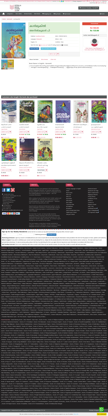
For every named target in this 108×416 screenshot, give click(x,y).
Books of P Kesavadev (85, 355)
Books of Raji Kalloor (94, 390)
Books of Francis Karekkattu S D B (33, 331)
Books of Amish (55, 388)
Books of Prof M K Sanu (71, 346)
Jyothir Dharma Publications (70, 274)
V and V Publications (24, 312)
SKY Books (16, 305)
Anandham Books (36, 250)
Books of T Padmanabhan (31, 344)
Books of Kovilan (80, 331)
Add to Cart (53, 54)
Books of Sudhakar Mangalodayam (65, 331)
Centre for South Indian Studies (86, 257)
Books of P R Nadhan (30, 384)
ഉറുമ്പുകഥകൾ (95, 125)
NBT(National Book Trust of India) (10, 290)
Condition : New (59, 42)
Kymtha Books (12, 281)
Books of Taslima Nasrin (59, 339)
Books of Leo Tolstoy (81, 328)
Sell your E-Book (70, 214)
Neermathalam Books (26, 290)
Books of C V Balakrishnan (18, 335)
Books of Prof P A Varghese (87, 339)
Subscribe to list (51, 234)
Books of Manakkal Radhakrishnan (93, 399)
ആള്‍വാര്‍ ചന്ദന (6, 125)
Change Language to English (73, 188)
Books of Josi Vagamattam (66, 335)
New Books (37, 14)
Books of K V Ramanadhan (75, 397)
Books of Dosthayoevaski (8, 359)
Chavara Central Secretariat (25, 167)
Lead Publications (38, 281)
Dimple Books (74, 261)
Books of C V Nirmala (91, 373)
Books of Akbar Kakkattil (14, 326)
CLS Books (40, 259)
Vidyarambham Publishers (84, 312)
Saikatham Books (91, 301)
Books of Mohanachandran (15, 350)
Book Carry (59, 255)
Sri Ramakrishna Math (95, 305)
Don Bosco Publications (46, 263)
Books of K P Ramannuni (50, 357)
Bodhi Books (52, 255)
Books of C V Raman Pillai (52, 392)
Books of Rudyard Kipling (33, 377)
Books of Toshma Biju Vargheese (20, 366)
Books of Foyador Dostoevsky (57, 401)
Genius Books (92, 266)
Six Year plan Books (7, 305)
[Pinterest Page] (13, 191)
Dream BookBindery (58, 263)
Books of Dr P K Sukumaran (81, 333)
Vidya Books (73, 312)
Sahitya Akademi (81, 301)
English (84, 1)
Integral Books (67, 272)
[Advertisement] (54, 81)
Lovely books (101, 281)
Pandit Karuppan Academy (18, 294)
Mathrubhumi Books (95, 129)
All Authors (6, 1)
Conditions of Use (92, 198)
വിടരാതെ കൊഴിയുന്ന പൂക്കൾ (82, 125)
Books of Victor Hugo (33, 364)
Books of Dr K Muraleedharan (36, 403)
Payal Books (70, 294)
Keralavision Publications (56, 279)
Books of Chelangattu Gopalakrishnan (57, 375)
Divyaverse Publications (7, 263)
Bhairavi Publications (80, 252)
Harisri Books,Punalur (11, 270)
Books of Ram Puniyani (77, 399)
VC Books (46, 312)
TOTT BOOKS (77, 310)
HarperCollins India (39, 270)
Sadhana (56, 301)
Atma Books (78, 250)
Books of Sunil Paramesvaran (50, 353)
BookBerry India (89, 255)
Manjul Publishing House (13, 286)
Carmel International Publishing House (61, 257)
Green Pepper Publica (69, 268)
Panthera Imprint (30, 294)
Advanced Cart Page (93, 190)
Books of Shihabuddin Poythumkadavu (42, 339)
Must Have (35, 319)
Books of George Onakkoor (61, 373)
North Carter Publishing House (92, 290)
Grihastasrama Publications (83, 268)
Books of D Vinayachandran (18, 373)
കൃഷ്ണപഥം (41, 125)
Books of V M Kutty (82, 390)
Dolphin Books (27, 263)
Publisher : (38, 36)
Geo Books (100, 266)
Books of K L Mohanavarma (49, 399)
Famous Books (30, 266)
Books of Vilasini (74, 344)
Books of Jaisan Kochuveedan (13, 375)
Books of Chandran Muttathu (68, 390)
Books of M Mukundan (40, 322)
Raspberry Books (87, 299)
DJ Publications (18, 263)
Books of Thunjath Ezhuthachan (16, 337)
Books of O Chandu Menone (57, 384)
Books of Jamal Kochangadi (46, 350)
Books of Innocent (13, 392)
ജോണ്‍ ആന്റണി (24, 165)
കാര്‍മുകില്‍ (37, 26)
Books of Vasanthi (74, 357)
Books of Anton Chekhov (57, 346)
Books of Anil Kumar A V (81, 335)
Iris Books (82, 272)
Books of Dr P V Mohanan (36, 359)
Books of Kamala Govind (66, 353)
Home (4, 19)
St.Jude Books (40, 308)
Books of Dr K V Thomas (47, 364)
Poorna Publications (47, 297)
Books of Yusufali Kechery (34, 353)
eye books (14, 266)
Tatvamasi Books (101, 308)
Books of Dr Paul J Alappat (34, 361)
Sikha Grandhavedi (84, 303)
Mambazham (81, 283)
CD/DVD (75, 257)
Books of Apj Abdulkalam (19, 342)
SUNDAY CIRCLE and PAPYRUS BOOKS (76, 308)
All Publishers (13, 1)
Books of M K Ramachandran (77, 373)
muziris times (42, 288)
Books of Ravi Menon (84, 342)
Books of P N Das (44, 348)
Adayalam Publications (77, 248)
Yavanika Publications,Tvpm (9, 316)
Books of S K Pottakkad (26, 322)
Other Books (60, 292)
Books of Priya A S (6, 361)
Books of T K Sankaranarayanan (16, 399)
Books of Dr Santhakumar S (93, 366)
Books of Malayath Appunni (42, 346)
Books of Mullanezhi (95, 370)
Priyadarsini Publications (15, 299)
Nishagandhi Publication (67, 290)
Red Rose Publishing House (23, 301)
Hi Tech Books (69, 270)
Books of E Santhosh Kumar (98, 357)
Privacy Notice (91, 196)
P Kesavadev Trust (70, 292)
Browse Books (28, 14)
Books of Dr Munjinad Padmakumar (23, 368)
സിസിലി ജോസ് (77, 127)
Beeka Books (61, 252)
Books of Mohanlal (73, 355)
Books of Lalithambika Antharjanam (14, 397)
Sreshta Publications (83, 305)
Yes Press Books (22, 316)
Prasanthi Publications (82, 297)
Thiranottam (33, 310)
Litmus (65, 281)
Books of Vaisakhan (22, 403)
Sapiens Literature (28, 303)
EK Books (88, 263)
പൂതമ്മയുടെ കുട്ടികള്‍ (8, 163)
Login (104, 3)
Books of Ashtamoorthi (74, 364)
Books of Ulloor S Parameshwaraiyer (96, 379)
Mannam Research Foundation (40, 286)
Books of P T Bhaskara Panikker (15, 386)
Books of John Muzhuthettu (33, 399)
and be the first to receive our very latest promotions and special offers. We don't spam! (37, 232)
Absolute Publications (64, 248)
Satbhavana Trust (48, 303)
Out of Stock (41, 170)
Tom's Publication (67, 310)
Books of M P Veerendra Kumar (14, 331)
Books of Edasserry (44, 388)
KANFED (38, 277)
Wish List (90, 1)
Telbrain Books (6, 310)
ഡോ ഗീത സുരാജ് (42, 127)
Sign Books (39, 129)
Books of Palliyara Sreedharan (56, 319)
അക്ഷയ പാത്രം (42, 163)
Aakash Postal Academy (39, 248)
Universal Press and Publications (9, 312)
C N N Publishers (46, 257)
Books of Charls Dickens (77, 366)
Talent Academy (92, 308)
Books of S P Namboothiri (16, 384)
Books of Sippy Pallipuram (8, 324)
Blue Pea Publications (34, 255)
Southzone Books (59, 305)
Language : (36, 39)
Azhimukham (31, 252)
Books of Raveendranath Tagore (42, 324)
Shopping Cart (97, 1)
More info (76, 414)
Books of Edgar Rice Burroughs (52, 359)
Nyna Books (13, 292)
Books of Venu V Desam (62, 368)
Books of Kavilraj (34, 381)
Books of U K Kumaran (27, 346)
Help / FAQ (91, 206)
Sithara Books (102, 303)
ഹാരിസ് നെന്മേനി (6, 127)
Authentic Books (100, 250)
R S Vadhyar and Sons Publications (64, 299)
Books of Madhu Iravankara (91, 397)
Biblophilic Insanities (7, 255)
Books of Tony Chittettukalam (77, 368)
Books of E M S (84, 350)
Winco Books (93, 314)
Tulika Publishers (86, 310)
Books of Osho (43, 319)
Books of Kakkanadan (101, 339)
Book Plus (73, 255)
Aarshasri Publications (52, 248)
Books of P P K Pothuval (33, 373)
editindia (82, 263)
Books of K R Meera (53, 337)
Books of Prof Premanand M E (94, 386)
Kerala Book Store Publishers (83, 277)
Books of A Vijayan (63, 357)
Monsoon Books (33, 288)
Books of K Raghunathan (68, 359)
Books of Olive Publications (19, 353)
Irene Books (75, 272)
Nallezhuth (65, 288)
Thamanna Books (15, 310)
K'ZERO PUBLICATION (97, 274)
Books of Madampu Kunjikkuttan (74, 348)
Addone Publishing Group (90, 248)
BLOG (102, 14)
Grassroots (51, 268)
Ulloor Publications (96, 310)
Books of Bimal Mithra (80, 381)
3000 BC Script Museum (25, 248)
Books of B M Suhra (85, 346)
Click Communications (30, 259)
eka (93, 263)
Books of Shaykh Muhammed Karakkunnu (41, 395)
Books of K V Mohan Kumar (57, 348)
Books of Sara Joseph (31, 335)
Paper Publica (39, 294)
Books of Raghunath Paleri (99, 346)
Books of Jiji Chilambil (63, 379)
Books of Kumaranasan (100, 326)
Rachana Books (78, 299)
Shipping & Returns (93, 194)
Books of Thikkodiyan (101, 401)
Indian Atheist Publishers (18, 272)
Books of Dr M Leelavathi (36, 357)
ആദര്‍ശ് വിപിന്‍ (59, 127)
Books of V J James (36, 370)
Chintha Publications (13, 259)
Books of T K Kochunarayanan (40, 401)
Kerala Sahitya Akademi (24, 279)
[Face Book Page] (4, 191)
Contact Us (48, 1)
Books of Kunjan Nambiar (63, 366)
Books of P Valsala (27, 326)
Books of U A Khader (19, 333)
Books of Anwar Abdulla (65, 386)
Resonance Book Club (46, 301)
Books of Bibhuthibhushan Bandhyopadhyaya (19, 339)
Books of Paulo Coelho (22, 359)
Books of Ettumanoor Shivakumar (78, 324)
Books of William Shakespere (39, 355)
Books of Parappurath (14, 346)
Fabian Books (21, 266)
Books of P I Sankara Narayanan (23, 390)
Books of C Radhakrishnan (99, 322)
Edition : (58, 39)
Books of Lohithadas (43, 384)
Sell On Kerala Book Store (73, 210)
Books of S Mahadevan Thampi (66, 370)
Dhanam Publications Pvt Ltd (61, 261)
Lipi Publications (58, 281)
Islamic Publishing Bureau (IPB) (94, 272)
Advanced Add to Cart (31, 1)
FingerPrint (46, 266)
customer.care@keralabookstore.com (13, 210)
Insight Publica (58, 272)
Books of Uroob (20, 328)
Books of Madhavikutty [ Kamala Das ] (92, 319)
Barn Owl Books (52, 252)
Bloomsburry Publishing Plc (21, 255)
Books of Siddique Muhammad (22, 370)
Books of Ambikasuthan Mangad (53, 403)
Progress (34, 299)
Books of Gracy (34, 388)
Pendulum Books (95, 294)
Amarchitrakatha (26, 250)
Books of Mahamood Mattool (94, 368)
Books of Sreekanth (61, 364)
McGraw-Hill (25, 288)
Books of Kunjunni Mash (88, 395)
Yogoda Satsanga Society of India (36, 316)
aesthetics (18, 250)
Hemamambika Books (59, 270)
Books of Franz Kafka (73, 350)
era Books (97, 263)
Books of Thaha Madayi (7, 377)
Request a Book (41, 1)
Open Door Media (32, 292)
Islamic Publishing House (7, 274)
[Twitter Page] (8, 191)
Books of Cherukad (62, 361)
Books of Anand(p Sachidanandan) (70, 337)
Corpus (65, 259)
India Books (100, 270)
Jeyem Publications (57, 274)
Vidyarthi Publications (97, 312)
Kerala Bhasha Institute (69, 277)
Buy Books (58, 14)
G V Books (77, 266)
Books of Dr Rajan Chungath (30, 350)
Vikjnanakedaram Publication (8, 314)
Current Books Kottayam (81, 259)
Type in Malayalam (93, 210)
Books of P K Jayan (58, 395)
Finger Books (38, 266)
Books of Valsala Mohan (7, 381)
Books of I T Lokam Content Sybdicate (67, 342)
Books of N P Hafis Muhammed (33, 386)
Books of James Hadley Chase (35, 342)
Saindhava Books (59, 129)
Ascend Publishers (69, 250)
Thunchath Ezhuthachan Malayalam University (50, 310)
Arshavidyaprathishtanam (56, 250)
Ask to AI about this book (48, 48)
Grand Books (44, 268)
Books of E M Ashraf (71, 401)
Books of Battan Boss (49, 331)
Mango (4, 286)
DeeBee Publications (16, 261)
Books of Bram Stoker (20, 364)
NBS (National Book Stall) (93, 288)
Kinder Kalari (67, 279)
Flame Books (53, 266)
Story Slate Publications (51, 308)
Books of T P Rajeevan (49, 366)
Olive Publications (22, 292)
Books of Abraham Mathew (84, 388)
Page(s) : (34, 42)
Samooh (4, 303)
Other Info (53, 59)
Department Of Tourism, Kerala (31, 261)
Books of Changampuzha (16, 344)
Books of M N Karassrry (18, 348)
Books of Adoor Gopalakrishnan (19, 357)
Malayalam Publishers (58, 283)
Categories (9, 14)
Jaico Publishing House (21, 274)
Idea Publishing (92, 270)
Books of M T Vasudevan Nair (73, 319)
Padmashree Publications (82, 292)
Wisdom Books (102, 314)
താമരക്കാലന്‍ (59, 125)
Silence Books (94, 303)
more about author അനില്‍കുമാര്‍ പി (95, 50)
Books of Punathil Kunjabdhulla (82, 322)
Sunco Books (62, 308)
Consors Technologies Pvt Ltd (37, 410)
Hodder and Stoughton (81, 270)
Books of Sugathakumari (99, 388)
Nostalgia (103, 290)
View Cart (68, 194)
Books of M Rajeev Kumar (9, 403)
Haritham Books (22, 270)
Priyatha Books (26, 299)
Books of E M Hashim (60, 350)
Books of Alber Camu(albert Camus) (57, 355)
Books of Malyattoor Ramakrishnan (58, 344)
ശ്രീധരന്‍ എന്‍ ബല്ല (42, 165)
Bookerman (98, 255)
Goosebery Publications (33, 268)
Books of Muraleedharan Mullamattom (36, 337)
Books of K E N (37, 390)
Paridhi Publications (61, 294)
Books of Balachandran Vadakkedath (21, 401)
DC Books (3, 167)
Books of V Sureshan (72, 384)
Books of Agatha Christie (94, 328)
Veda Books (53, 312)
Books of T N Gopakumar (87, 344)
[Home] (3, 14)
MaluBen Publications (71, 283)
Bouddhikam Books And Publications (10, 257)
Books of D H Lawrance (96, 377)
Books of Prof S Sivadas (86, 326)
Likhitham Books (48, 281)
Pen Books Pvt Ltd (85, 294)
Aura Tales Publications (89, 250)
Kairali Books (4, 277)
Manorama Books (53, 286)
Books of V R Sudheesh (96, 333)
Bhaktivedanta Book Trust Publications (97, 252)
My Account (67, 14)
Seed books (69, 303)
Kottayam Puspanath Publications (81, 279)
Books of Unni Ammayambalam (51, 390)
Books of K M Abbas (20, 377)
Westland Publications (83, 314)
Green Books (22, 129)
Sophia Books (37, 305)
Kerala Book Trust (97, 277)
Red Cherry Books (10, 301)
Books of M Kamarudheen (21, 388)
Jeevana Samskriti (46, 274)
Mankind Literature (26, 286)
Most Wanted (27, 319)
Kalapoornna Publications (15, 277)
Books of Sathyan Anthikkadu (87, 384)
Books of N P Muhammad (89, 364)
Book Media (67, 255)
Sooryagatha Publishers (26, 305)
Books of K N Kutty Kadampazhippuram (43, 368)
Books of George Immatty (46, 397)
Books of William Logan (94, 381)
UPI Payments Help (93, 212)
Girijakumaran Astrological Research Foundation (13, 268)
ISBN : (61, 36)
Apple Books (45, 250)
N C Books (58, 288)
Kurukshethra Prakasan (97, 279)
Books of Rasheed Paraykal (37, 392)
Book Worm (81, 255)
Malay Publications (27, 283)
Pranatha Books (70, 297)
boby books (44, 255)
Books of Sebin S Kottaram (50, 370)
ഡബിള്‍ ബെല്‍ (24, 125)
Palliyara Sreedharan (95, 292)
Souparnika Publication (48, 305)
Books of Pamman (38, 326)
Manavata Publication (91, 283)
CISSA (21, 259)
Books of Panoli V (5, 348)
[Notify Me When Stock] (46, 170)
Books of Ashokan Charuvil (87, 337)
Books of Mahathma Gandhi (77, 379)
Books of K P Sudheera (31, 397)
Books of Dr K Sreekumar (7, 328)
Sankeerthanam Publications (15, 303)
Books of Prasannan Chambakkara (49, 381)
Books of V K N (64, 326)
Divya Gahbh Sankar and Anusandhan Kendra (90, 261)
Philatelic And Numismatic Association (15, 297)
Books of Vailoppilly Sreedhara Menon (48, 335)
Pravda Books (92, 297)
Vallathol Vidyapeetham (37, 312)
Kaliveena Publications (29, 277)
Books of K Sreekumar (22, 381)
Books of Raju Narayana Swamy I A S (35, 328)
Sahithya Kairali (72, 301)
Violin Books (20, 314)
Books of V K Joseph (74, 375)
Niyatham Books (78, 290)
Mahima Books (17, 283)
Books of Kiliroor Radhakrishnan (24, 324)
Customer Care (61, 1)
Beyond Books (69, 252)
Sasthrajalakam (38, 303)
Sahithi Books (63, 301)
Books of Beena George (79, 386)
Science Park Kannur (59, 303)
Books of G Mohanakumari (19, 361)
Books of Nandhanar (35, 366)
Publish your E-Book (71, 212)
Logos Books (4, 129)
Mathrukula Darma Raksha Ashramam (95, 286)
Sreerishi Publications (71, 305)
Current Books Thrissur (95, 259)
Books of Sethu (44, 344)
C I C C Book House (35, 257)
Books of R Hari (22, 379)
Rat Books (96, 299)
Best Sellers (19, 14)
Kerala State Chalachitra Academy (40, 279)
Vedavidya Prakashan (63, 312)
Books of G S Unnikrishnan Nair (73, 395)
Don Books (35, 263)
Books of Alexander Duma (49, 361)
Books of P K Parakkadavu (23, 355)
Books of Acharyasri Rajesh (54, 322)
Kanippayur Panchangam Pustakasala (51, 277)
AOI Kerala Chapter (13, 248)
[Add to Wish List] (58, 54)
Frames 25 (70, 266)
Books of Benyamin (69, 328)
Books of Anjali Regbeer (7, 390)
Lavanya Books (22, 281)
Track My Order (70, 204)
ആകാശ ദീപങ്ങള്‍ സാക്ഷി (27, 163)
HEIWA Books (48, 270)
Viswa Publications (45, 314)
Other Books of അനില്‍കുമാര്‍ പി (94, 48)
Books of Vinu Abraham (60, 397)
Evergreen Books (5, 266)
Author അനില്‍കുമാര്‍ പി (91, 35)
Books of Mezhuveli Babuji (51, 326)
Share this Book (34, 48)
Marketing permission (40, 234)
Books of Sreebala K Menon (62, 377)
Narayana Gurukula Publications (77, 288)
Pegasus (77, 294)
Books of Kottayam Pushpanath (54, 328)
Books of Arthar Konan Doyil (50, 386)
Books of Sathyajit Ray (47, 373)
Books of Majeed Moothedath (84, 359)
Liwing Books (85, 281)
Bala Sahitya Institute (41, 252)
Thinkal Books (25, 310)
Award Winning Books (16, 319)
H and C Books (40, 167)
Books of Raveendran (72, 339)
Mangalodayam (102, 283)
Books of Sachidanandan (32, 348)
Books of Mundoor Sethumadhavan (19, 395)
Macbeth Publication (6, 283)
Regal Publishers (36, 301)
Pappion (46, 294)
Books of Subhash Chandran (65, 333)
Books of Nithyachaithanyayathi (48, 333)
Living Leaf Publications (74, 281)
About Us (90, 200)
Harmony (30, 270)
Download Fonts (92, 208)
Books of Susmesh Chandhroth (94, 331)
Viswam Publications (56, 314)
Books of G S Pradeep (66, 381)
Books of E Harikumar (63, 399)
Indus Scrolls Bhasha (48, 272)
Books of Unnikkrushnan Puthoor (97, 353)
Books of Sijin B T (24, 392)
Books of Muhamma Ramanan (90, 361)
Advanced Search (21, 1)
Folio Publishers (62, 266)
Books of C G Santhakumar (35, 379)
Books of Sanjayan (7, 342)
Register (99, 3)
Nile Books (56, 290)
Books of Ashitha (73, 326)
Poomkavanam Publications (33, 297)
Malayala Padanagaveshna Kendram (42, 283)
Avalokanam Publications (7, 252)
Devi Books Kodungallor (46, 261)
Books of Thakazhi (68, 322)
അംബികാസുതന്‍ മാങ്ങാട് (8, 165)
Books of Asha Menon (90, 348)
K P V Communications (84, 274)
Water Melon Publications (69, 314)
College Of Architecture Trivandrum (53, 259)
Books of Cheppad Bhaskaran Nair (80, 377)
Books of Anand (101, 375)
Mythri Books (50, 288)
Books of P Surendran (94, 335)
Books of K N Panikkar (50, 379)
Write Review (44, 59)
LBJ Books (29, 281)
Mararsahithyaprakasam (66, 286)
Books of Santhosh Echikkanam (86, 401)
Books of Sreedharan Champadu (90, 392)
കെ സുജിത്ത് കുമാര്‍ (97, 127)
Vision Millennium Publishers (32, 314)
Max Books (4, 288)
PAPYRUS (52, 294)
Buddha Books (25, 257)
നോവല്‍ (9, 19)
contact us (85, 240)
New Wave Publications (46, 290)
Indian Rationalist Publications (33, 272)
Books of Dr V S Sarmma (99, 359)
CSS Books (71, 259)
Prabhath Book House (59, 297)
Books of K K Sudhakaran (32, 333)
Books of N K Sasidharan (80, 353)
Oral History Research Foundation (47, 292)
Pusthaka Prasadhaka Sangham (45, 299)
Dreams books (69, 263)
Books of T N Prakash (95, 350)
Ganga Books (84, 266)
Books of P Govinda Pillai (82, 370)
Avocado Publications (20, 252)
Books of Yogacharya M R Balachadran (70, 392)
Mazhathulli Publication (14, 288)
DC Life (8, 261)
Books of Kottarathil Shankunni (60, 324)
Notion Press (5, 292)
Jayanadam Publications (34, 274)
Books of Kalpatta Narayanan (68, 388)
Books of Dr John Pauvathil (88, 375)
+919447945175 (67, 1)
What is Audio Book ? (93, 192)
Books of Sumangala (50, 342)
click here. (35, 242)
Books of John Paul (85, 357)
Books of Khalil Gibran (94, 324)
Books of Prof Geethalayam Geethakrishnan (34, 375)
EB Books (76, 263)
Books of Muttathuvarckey (8, 355)
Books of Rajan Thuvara (74, 361)
